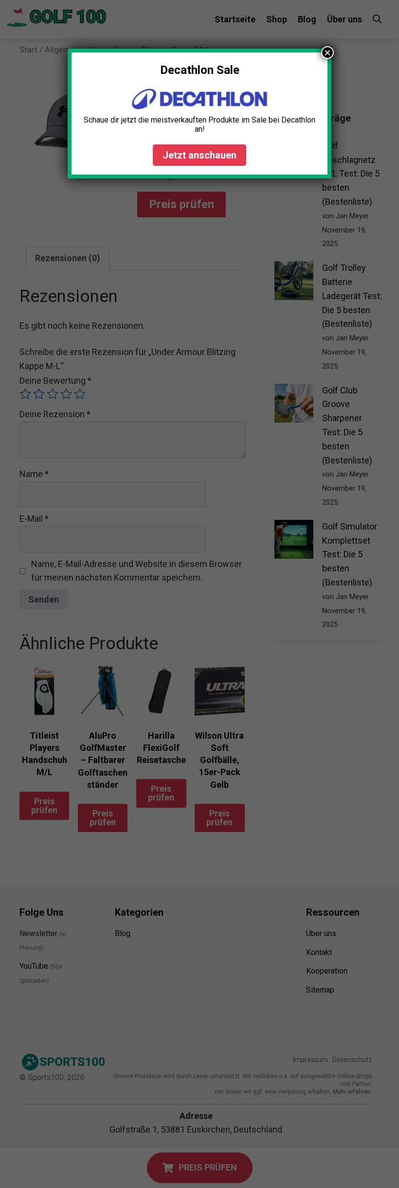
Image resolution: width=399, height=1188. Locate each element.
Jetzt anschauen (199, 155)
